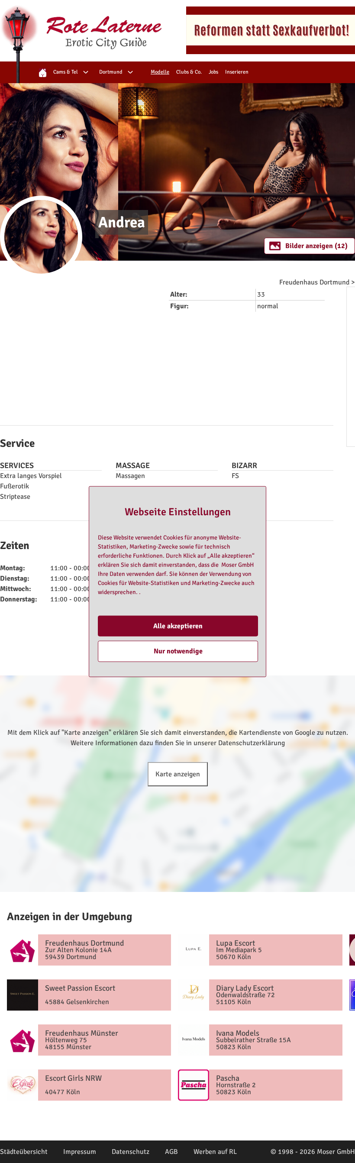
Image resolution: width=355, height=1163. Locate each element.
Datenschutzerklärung (251, 743)
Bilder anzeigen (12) (316, 246)
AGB (171, 1151)
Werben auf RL (215, 1151)
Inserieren (236, 71)
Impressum (79, 1151)
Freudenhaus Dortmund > (317, 282)
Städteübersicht (24, 1151)
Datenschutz (130, 1151)
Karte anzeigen (177, 774)
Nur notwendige (178, 651)
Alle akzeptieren (178, 626)
